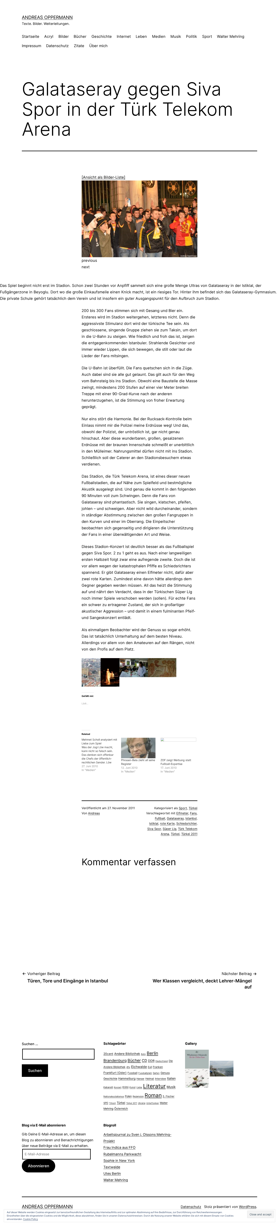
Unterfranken (152, 1103)
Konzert (117, 1087)
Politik (191, 36)
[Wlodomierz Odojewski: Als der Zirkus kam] (197, 1068)
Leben (141, 36)
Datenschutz (57, 46)
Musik (175, 36)
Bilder (63, 36)
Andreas (94, 813)
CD (144, 1060)
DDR (151, 1061)
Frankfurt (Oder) (115, 1073)
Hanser (140, 1078)
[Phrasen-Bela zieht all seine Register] (139, 748)
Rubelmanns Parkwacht (122, 1154)
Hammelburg (127, 1078)
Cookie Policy (30, 1219)
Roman (153, 1095)
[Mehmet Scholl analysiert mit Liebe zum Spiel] (101, 755)
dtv (128, 1066)
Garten (156, 1073)
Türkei (193, 808)
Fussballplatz (145, 1073)
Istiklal (153, 823)
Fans (193, 813)
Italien (171, 1078)
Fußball (160, 818)
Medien (159, 36)
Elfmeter (182, 813)
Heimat (149, 1078)
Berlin (152, 1053)
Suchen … (30, 1044)
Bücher (80, 36)
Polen (128, 1096)
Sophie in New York (119, 1161)
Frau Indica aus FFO (119, 1147)
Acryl (48, 36)
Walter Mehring (230, 36)
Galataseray (175, 818)
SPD (105, 1102)
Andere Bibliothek (127, 1054)
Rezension (138, 1096)
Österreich (121, 1108)
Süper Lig (169, 829)
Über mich (98, 46)
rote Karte (167, 823)
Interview (160, 1078)
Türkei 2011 (189, 834)
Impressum (31, 46)
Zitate (79, 46)
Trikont (112, 1103)
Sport (207, 36)
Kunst (132, 1087)
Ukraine (141, 1103)
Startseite (30, 36)
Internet (124, 36)
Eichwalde (139, 1067)
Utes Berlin (112, 1173)
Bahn (143, 1054)
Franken (158, 1066)
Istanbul (191, 818)
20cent (108, 1054)
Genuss (165, 1072)
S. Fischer (168, 1096)
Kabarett (108, 1087)
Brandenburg (115, 1060)
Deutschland (161, 1061)
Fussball (132, 1072)
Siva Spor (154, 829)
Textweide (111, 1167)
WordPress (247, 1207)
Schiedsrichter (186, 823)
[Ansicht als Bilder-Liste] (103, 177)
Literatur (154, 1086)
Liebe (139, 1087)
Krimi (125, 1087)
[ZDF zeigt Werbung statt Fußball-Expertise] (178, 748)
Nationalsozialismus (113, 1096)
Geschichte (101, 36)
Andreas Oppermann (47, 17)
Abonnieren (38, 1165)
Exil (150, 1066)
